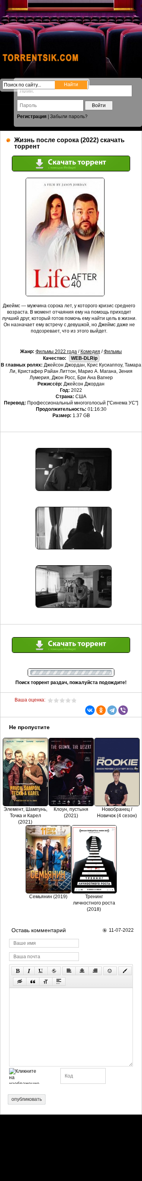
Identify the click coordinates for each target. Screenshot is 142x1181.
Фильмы (113, 351)
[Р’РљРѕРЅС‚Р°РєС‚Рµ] (90, 710)
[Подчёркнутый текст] (41, 971)
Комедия (90, 351)
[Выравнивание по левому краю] (69, 971)
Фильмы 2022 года (56, 351)
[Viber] (123, 710)
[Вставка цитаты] (32, 981)
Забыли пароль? (69, 116)
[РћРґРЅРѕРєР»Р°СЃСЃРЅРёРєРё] (101, 710)
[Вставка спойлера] (58, 981)
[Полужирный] (17, 971)
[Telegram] (112, 710)
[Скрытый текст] (19, 981)
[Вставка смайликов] (110, 971)
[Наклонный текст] (29, 971)
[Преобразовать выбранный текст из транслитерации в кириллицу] (45, 981)
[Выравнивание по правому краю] (95, 971)
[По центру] (82, 971)
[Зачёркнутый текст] (54, 971)
